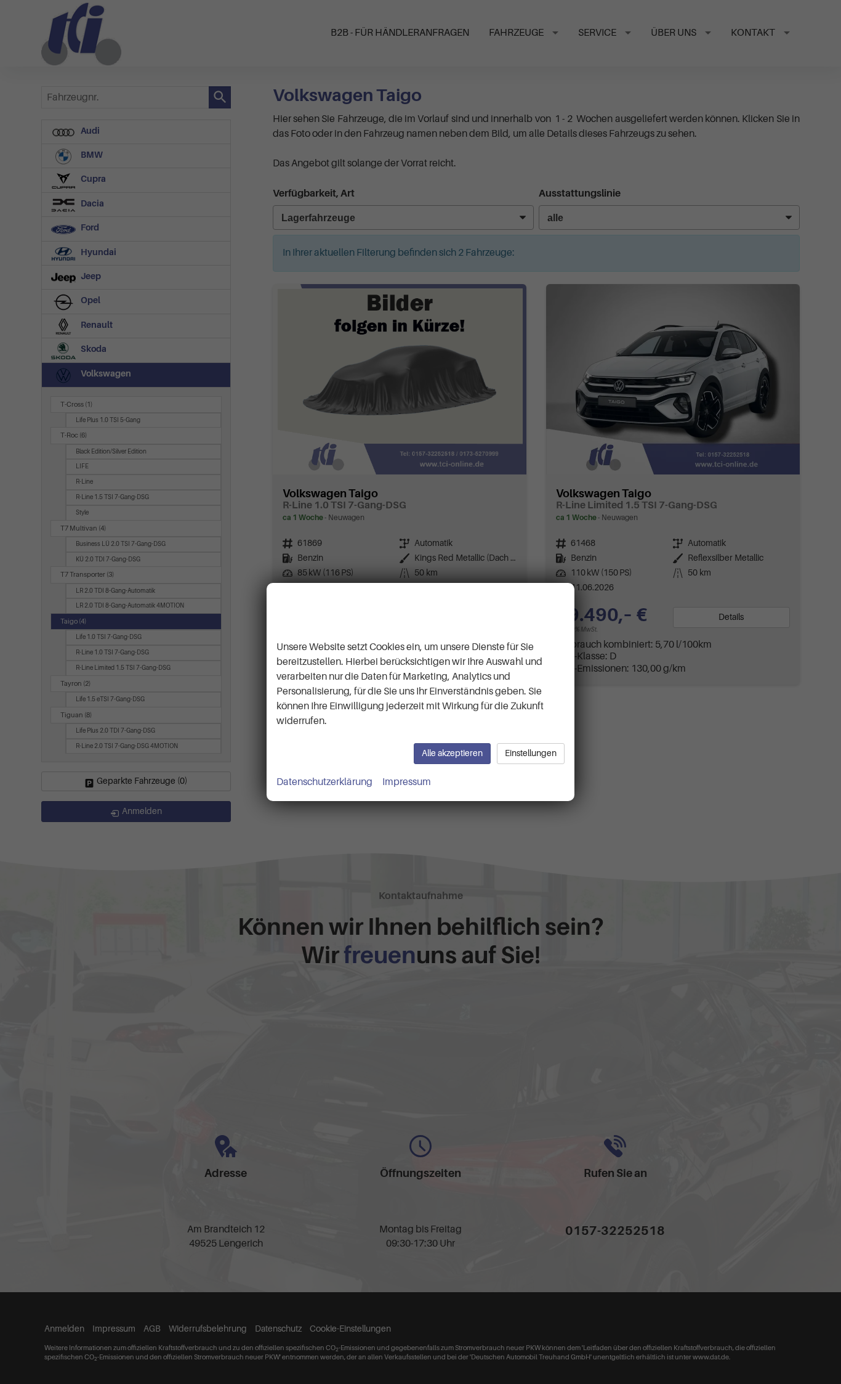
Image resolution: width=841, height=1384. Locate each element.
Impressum (406, 782)
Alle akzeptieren (452, 753)
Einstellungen (531, 753)
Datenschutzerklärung (324, 782)
